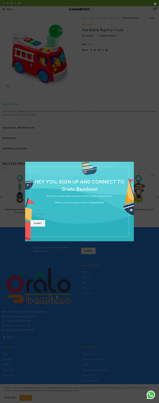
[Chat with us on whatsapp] (151, 394)
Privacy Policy (97, 202)
